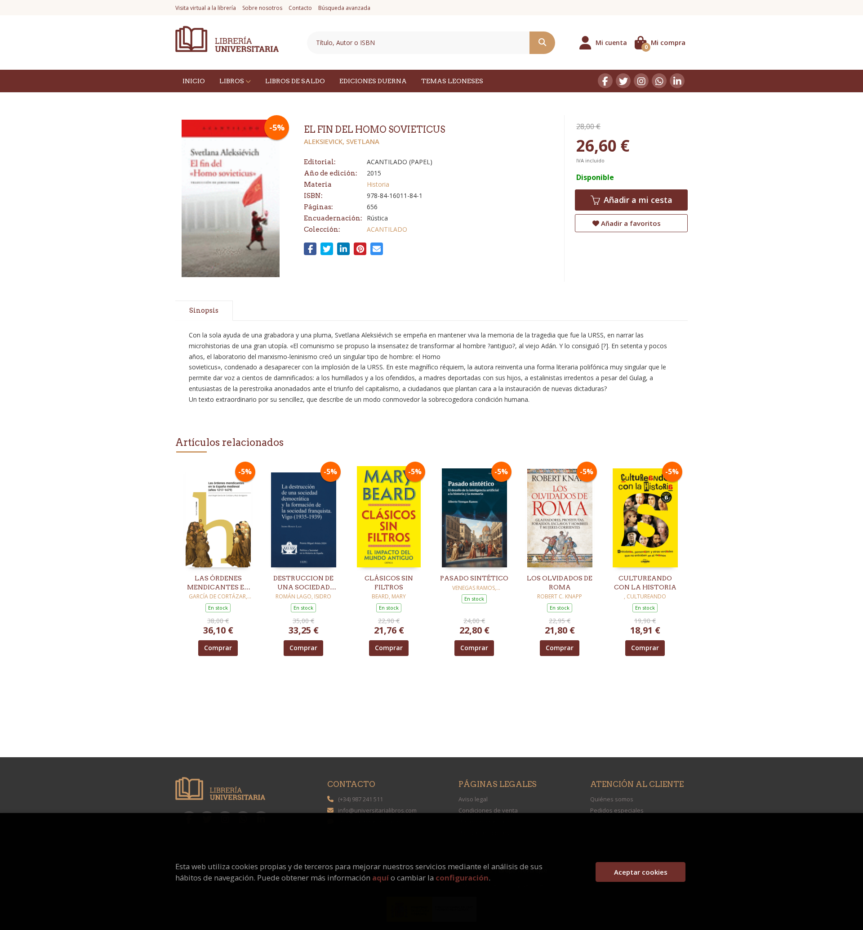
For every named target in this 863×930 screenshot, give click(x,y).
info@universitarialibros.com (377, 810)
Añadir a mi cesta (636, 199)
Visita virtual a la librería (205, 8)
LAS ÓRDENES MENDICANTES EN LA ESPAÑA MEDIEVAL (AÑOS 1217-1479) (218, 583)
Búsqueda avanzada (344, 8)
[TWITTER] (623, 80)
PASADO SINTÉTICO (474, 578)
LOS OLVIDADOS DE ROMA (559, 583)
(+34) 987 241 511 (360, 799)
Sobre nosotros (262, 8)
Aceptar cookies (640, 871)
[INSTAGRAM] (641, 80)
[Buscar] (542, 42)
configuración (462, 877)
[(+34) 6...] (659, 80)
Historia (378, 184)
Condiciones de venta (488, 810)
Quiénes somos (611, 799)
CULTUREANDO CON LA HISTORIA (645, 583)
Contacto (300, 8)
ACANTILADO (387, 229)
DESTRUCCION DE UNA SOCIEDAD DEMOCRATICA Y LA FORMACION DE (303, 583)
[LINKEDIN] (677, 80)
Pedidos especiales (617, 810)
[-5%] (218, 516)
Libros (232, 81)
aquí (380, 877)
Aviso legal (473, 799)
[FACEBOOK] (605, 80)
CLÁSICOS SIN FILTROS (389, 583)
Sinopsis (203, 310)
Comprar (218, 647)
